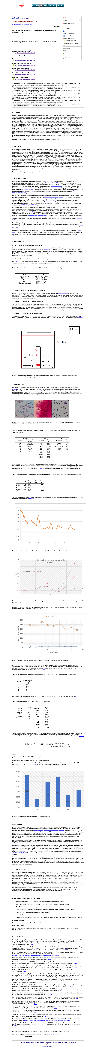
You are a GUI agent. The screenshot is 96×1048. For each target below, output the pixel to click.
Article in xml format (70, 31)
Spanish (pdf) (68, 28)
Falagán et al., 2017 (48, 196)
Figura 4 (31, 498)
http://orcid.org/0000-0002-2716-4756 (25, 65)
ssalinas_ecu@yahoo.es (52, 1034)
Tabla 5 (77, 696)
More (66, 53)
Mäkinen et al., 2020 (48, 249)
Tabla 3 (42, 468)
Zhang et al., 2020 (42, 215)
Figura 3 (79, 497)
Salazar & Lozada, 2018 (56, 186)
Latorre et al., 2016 (33, 215)
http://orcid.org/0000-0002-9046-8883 (25, 60)
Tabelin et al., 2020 (30, 211)
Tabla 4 (43, 669)
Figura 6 (33, 764)
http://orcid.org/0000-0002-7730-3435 (25, 79)
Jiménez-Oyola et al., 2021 (27, 189)
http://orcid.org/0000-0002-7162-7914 (25, 70)
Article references (69, 33)
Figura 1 (80, 317)
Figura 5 (38, 608)
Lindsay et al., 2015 (50, 200)
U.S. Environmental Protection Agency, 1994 (54, 830)
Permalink (67, 58)
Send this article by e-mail (71, 43)
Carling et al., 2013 (24, 204)
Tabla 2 (40, 389)
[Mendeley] (64, 53)
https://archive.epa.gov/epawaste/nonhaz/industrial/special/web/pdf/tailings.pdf (44, 1020)
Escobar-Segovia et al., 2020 (51, 182)
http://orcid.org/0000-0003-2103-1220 (25, 53)
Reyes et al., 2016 (33, 204)
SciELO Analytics (69, 23)
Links (31, 944)
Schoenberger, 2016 (58, 196)
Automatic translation (70, 40)
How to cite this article (71, 36)
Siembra (15, 17)
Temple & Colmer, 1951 (63, 293)
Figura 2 (14, 389)
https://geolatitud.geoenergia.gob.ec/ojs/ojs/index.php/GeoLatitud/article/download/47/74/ (36, 955)
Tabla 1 (18, 261)
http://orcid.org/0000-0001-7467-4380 (25, 74)
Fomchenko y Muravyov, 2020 (20, 852)
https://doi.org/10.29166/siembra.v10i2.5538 (22, 24)
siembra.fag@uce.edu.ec (48, 1046)
